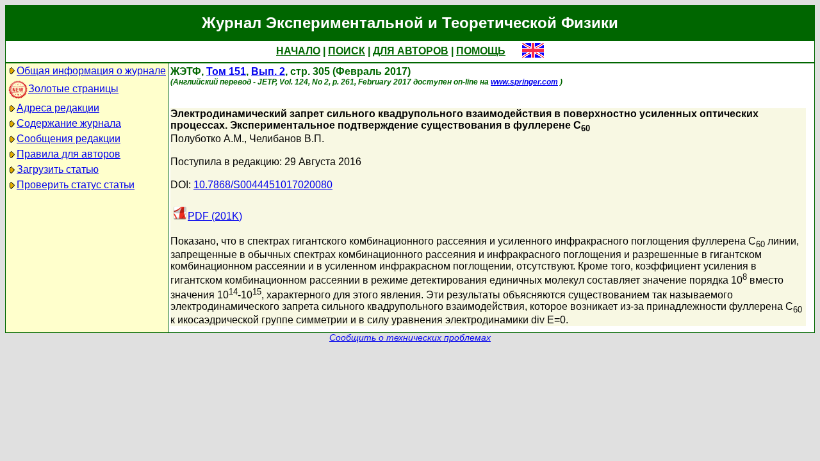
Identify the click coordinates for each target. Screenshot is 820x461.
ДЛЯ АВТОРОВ (410, 50)
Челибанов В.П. (286, 138)
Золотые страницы (73, 88)
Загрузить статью (58, 169)
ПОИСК (346, 50)
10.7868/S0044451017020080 (262, 184)
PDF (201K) (215, 216)
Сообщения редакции (68, 138)
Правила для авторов (68, 154)
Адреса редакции (58, 107)
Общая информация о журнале (91, 70)
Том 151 (226, 71)
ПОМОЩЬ (480, 50)
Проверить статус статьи (76, 184)
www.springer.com (524, 81)
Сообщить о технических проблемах (410, 338)
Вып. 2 (268, 71)
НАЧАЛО (298, 50)
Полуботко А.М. (207, 138)
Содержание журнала (69, 123)
